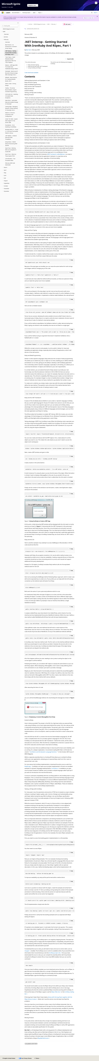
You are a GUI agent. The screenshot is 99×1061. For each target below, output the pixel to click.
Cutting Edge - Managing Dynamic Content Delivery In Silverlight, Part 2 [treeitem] (11, 108)
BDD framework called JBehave (56, 154)
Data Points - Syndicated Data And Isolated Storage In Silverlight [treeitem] (11, 102)
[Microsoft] (3, 13)
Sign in (95, 12)
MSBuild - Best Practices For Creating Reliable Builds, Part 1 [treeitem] (11, 79)
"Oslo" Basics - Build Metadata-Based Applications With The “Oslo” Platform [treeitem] (10, 59)
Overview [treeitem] (6, 34)
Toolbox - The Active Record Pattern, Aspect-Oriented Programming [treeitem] (11, 89)
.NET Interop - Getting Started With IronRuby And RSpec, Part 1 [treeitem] (11, 52)
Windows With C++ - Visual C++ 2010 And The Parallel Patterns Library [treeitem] (11, 131)
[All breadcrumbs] (26, 24)
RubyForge (28, 766)
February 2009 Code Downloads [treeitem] (10, 164)
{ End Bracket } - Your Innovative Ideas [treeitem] (10, 159)
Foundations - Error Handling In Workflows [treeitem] (10, 126)
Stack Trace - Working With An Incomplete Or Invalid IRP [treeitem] (10, 149)
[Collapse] (18, 23)
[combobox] (10, 26)
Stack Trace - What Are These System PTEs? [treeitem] (10, 155)
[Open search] (91, 12)
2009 (48, 24)
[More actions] (73, 24)
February (53, 24)
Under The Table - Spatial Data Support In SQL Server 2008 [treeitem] (11, 120)
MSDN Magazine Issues (39, 24)
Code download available (31, 72)
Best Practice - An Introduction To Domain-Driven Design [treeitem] (11, 46)
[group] (49, 312)
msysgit (27, 951)
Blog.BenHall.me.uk (43, 1038)
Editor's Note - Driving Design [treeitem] (10, 84)
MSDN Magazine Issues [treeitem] (8, 29)
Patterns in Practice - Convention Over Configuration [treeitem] (10, 114)
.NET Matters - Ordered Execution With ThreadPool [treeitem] (11, 137)
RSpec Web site (55, 992)
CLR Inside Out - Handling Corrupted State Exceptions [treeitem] (11, 96)
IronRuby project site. (55, 953)
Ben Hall (28, 50)
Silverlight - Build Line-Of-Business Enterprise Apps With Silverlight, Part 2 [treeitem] (11, 73)
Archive (30, 24)
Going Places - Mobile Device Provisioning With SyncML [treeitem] (11, 143)
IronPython (55, 768)
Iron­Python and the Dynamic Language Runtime (43, 752)
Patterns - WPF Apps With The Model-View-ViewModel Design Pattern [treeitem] (11, 66)
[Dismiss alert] (96, 3)
